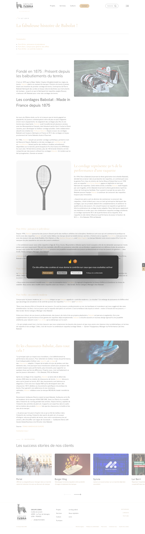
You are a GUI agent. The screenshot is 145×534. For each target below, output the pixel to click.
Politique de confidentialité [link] (94, 273)
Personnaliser (76, 273)
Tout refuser (62, 273)
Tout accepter (47, 273)
